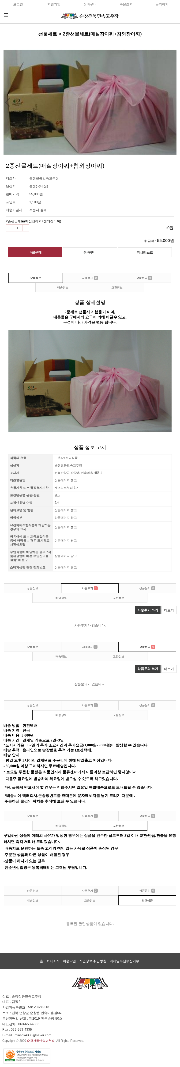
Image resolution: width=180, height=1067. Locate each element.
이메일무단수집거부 (124, 961)
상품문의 (143, 278)
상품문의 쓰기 (148, 668)
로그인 (18, 4)
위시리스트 (145, 252)
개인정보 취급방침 (92, 961)
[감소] (9, 227)
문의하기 (162, 4)
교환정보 (117, 287)
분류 (5, 15)
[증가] (25, 227)
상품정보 (35, 278)
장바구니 (90, 4)
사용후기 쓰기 (148, 610)
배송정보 (62, 287)
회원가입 (53, 4)
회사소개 (53, 961)
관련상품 (147, 900)
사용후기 (89, 278)
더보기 (169, 610)
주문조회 (126, 4)
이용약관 (69, 961)
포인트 (11, 202)
